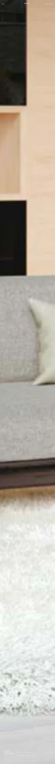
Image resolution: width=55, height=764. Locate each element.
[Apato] (27, 4)
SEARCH (51, 4)
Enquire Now (47, 751)
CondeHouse (27, 752)
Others (33, 755)
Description (28, 755)
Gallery (22, 755)
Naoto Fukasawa (19, 752)
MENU (3, 4)
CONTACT (47, 4)
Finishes (18, 755)
